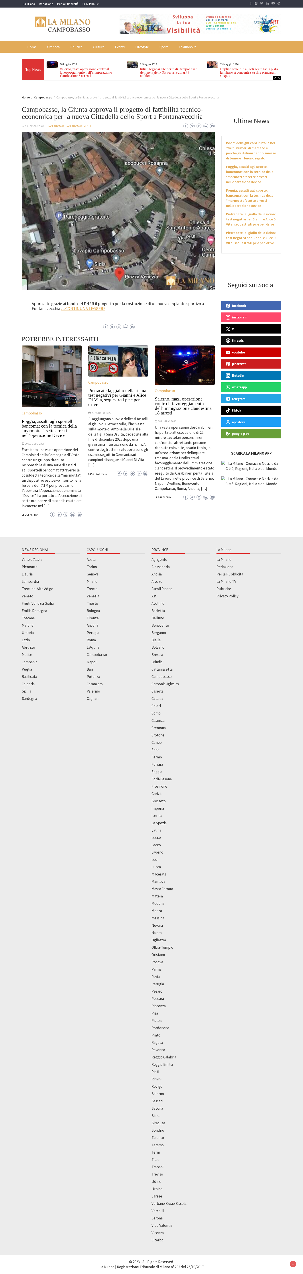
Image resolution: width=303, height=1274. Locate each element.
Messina (158, 918)
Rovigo (157, 1086)
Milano (92, 581)
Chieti (156, 705)
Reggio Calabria (164, 1057)
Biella (156, 640)
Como (156, 713)
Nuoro (157, 932)
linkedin (238, 375)
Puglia (27, 669)
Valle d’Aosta (32, 559)
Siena (156, 1115)
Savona (157, 1108)
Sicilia (26, 691)
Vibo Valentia (162, 1225)
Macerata (159, 874)
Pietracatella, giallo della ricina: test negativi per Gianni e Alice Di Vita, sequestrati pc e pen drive (118, 397)
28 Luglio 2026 (167, 421)
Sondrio (158, 1130)
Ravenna (158, 1049)
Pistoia (157, 1020)
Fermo (157, 757)
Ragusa (157, 1042)
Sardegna (29, 698)
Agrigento (159, 559)
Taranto (158, 1137)
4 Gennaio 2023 (34, 126)
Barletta (158, 610)
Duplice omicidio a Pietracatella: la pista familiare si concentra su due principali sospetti (175, 72)
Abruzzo (28, 647)
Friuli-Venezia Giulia (38, 603)
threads (238, 340)
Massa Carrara (162, 888)
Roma (91, 640)
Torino (92, 566)
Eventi (120, 47)
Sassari (157, 1101)
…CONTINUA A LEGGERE (83, 308)
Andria (157, 574)
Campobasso (56, 126)
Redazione (46, 4)
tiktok (236, 410)
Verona (157, 1218)
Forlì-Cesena (162, 779)
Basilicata (29, 676)
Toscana (28, 618)
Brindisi (157, 662)
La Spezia (159, 823)
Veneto (27, 596)
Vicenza (158, 1232)
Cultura (98, 47)
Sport (163, 47)
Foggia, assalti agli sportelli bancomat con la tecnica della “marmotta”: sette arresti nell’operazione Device (49, 428)
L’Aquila (93, 647)
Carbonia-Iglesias (165, 683)
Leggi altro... (31, 514)
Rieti (155, 1071)
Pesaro (157, 991)
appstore (238, 422)
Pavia (156, 976)
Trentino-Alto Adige (37, 588)
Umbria (28, 632)
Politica (76, 47)
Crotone (158, 735)
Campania (29, 662)
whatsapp (239, 387)
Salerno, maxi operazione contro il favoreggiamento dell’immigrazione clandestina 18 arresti (183, 406)
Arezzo (157, 581)
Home (32, 47)
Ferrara (157, 764)
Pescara (158, 998)
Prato (156, 1035)
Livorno (157, 852)
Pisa (155, 1013)
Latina (156, 830)
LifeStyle (142, 47)
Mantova (158, 881)
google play (240, 434)
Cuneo (157, 742)
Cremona (159, 727)
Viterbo (157, 1240)
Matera (157, 896)
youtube (238, 352)
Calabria (28, 683)
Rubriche (223, 588)
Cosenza (158, 720)
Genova (92, 574)
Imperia (158, 808)
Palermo (93, 691)
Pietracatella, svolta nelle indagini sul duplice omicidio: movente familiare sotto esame (255, 72)
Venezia (93, 596)
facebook (239, 306)
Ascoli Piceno (162, 588)
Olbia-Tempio (162, 947)
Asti (154, 596)
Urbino (157, 1188)
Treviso (157, 1174)
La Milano (29, 4)
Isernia (157, 815)
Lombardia (30, 581)
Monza (157, 910)
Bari (90, 669)
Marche (27, 625)
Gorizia (157, 793)
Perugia (93, 632)
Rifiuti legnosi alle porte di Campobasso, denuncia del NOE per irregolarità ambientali (95, 72)
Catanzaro (95, 683)
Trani (155, 1159)
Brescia (157, 654)
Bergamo (159, 632)
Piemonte (29, 566)
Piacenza (159, 1005)
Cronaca (53, 47)
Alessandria (161, 566)
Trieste (92, 603)
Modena (158, 903)
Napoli (92, 662)
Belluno (158, 618)
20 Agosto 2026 (34, 443)
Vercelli (158, 1210)
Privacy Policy (227, 596)
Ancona (92, 625)
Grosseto (159, 801)
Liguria (27, 574)
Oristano (158, 954)
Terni (156, 1152)
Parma (156, 969)
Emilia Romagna (34, 610)
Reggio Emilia (162, 1064)
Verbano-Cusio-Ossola (169, 1203)
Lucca (156, 866)
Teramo (158, 1144)
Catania (157, 698)
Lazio (26, 640)
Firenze (93, 618)
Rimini (156, 1079)
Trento (92, 588)
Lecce (156, 837)
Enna (155, 749)
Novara (157, 925)
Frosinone (159, 786)
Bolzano (158, 647)
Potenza (93, 676)
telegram (239, 399)
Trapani (157, 1166)
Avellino (158, 603)
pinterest (239, 364)
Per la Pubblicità (68, 4)
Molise (27, 654)
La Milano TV (90, 4)
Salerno (158, 1093)
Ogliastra (159, 940)
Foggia (157, 771)
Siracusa (158, 1123)
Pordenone (160, 1027)
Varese (157, 1196)
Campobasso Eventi (78, 126)
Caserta (157, 691)
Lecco (156, 844)
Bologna (93, 610)
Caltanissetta (162, 669)
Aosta (91, 559)
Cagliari (92, 698)
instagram (239, 317)
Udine (156, 1181)
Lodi (155, 859)
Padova (157, 962)
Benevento (160, 625)
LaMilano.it (187, 47)
